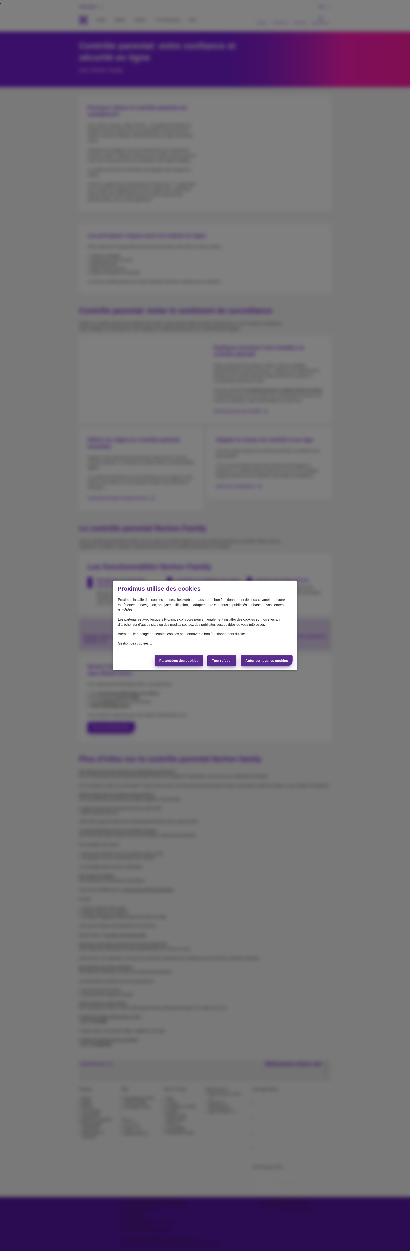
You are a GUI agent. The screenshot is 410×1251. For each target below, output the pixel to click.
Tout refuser (222, 660)
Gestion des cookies (133, 643)
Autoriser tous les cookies (266, 660)
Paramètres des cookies (178, 660)
